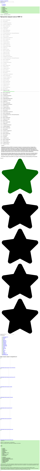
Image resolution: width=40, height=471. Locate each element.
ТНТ (4, 338)
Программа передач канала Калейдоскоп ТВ (7, 377)
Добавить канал (5, 461)
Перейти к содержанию (4, 0)
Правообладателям (5, 459)
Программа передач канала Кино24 (6, 407)
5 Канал (4, 343)
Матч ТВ (4, 341)
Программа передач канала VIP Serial (6, 397)
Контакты (4, 5)
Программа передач (5, 452)
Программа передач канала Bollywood (6, 429)
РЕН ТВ (4, 340)
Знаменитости (4, 8)
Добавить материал (5, 460)
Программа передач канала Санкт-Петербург (7, 367)
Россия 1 (4, 337)
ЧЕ (3, 351)
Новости (3, 7)
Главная (3, 6)
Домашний (5, 345)
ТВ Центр (5, 344)
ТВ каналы (4, 10)
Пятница (4, 342)
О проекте (4, 4)
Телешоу (3, 9)
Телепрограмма (4, 11)
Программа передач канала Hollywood (6, 439)
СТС (4, 339)
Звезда (4, 347)
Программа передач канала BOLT (6, 418)
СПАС (4, 350)
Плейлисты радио (5, 454)
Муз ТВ (4, 348)
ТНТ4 (4, 353)
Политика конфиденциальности (7, 458)
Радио (3, 12)
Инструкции (4, 455)
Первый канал (5, 336)
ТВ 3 (4, 346)
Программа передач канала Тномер (6, 386)
